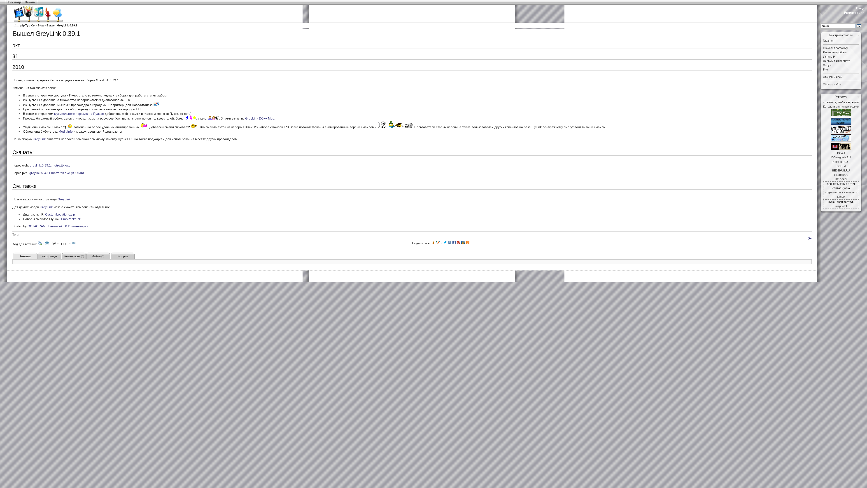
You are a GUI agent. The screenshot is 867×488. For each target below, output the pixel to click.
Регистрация (854, 12)
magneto (840, 206)
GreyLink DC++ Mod (259, 118)
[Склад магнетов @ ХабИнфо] (841, 140)
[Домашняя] (31, 14)
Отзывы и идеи (832, 77)
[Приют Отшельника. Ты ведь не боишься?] (841, 148)
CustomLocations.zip (60, 214)
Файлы (98, 256)
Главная (828, 40)
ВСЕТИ (841, 166)
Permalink (55, 226)
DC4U (841, 153)
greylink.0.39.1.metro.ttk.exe (50, 165)
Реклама (25, 256)
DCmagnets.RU (841, 157)
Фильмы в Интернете (836, 61)
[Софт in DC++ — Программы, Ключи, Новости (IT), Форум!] (841, 123)
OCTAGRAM (37, 226)
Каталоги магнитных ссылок (841, 106)
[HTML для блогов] (47, 243)
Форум (827, 65)
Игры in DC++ (841, 162)
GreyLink (39, 139)
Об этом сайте (832, 84)
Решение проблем (834, 52)
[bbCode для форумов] (40, 243)
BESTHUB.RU (841, 170)
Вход (860, 8)
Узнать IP (829, 56)
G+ (810, 238)
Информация (50, 256)
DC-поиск (841, 179)
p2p (16, 25)
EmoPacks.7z (71, 219)
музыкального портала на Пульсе (79, 113)
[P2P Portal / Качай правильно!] (841, 115)
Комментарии (74, 256)
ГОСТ (64, 244)
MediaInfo (65, 131)
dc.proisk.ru (841, 174)
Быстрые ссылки (840, 35)
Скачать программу (835, 48)
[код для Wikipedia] (54, 243)
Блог (826, 69)
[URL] (74, 243)
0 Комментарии (76, 226)
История (122, 256)
